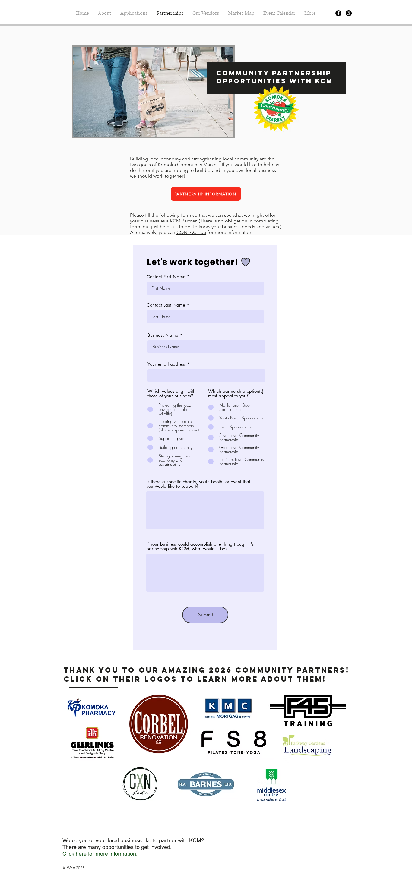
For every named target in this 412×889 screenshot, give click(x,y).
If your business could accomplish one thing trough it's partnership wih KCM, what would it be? (200, 546)
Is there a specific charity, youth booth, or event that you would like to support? (198, 483)
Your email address (166, 364)
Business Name (163, 335)
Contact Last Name (166, 305)
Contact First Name (166, 276)
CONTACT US (191, 232)
